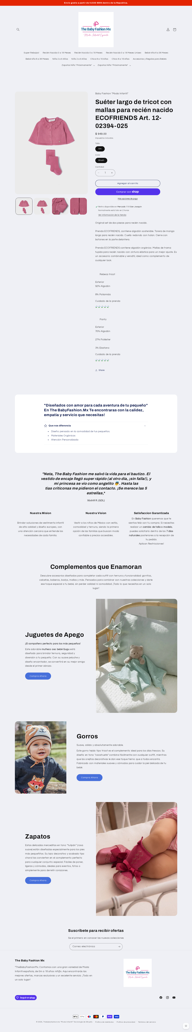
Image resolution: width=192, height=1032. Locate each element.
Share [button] (102, 370)
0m (100, 149)
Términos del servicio (147, 1022)
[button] (18, 29)
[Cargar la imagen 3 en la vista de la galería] (60, 206)
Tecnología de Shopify (83, 1022)
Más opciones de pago (128, 199)
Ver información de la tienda (112, 215)
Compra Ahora (38, 676)
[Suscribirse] (119, 946)
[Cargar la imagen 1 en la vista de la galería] (24, 206)
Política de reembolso (104, 1022)
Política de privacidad (126, 1022)
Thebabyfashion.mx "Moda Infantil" (58, 1022)
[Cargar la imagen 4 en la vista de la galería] (78, 206)
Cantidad (99, 167)
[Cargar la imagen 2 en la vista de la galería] (42, 206)
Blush (101, 160)
